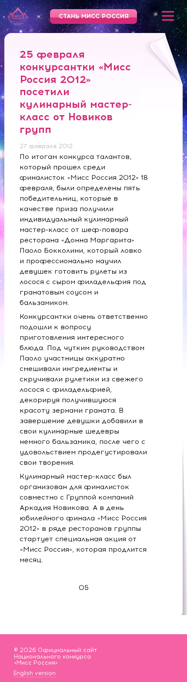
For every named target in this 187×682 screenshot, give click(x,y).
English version (34, 673)
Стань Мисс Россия (94, 16)
